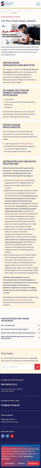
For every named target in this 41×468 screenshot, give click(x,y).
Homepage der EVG (18, 180)
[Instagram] (7, 436)
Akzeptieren (33, 463)
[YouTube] (12, 436)
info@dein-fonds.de (10, 405)
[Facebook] (3, 436)
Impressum (5, 458)
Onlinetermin (19, 300)
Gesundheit (29, 11)
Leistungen (20, 11)
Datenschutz (28, 456)
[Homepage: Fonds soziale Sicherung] (18, 4)
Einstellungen (9, 463)
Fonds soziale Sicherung (8, 11)
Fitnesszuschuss (5, 12)
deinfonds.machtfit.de (26, 144)
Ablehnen (21, 463)
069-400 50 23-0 (9, 384)
